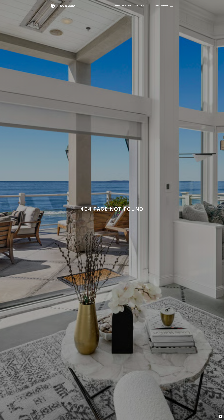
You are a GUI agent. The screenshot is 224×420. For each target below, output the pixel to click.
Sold (124, 5)
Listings (116, 5)
